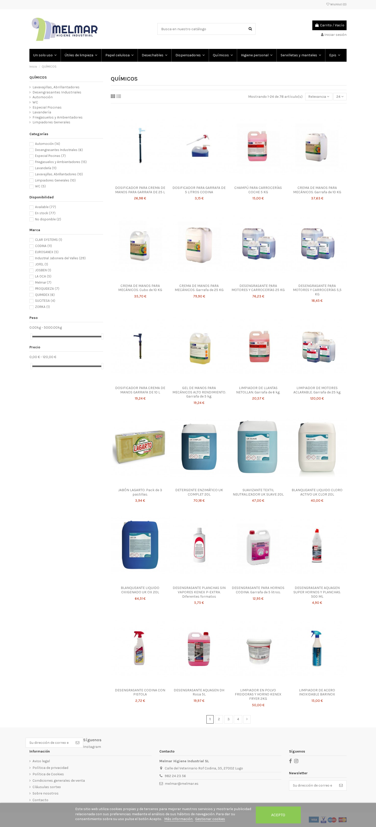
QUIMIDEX (45, 295)
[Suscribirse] (77, 743)
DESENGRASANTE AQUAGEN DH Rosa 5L (199, 692)
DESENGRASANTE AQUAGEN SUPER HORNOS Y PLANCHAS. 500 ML (317, 592)
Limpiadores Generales (51, 122)
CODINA (43, 246)
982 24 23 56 (175, 776)
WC (35, 102)
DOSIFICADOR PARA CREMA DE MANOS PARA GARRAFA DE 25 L (140, 190)
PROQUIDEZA (47, 289)
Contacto (40, 800)
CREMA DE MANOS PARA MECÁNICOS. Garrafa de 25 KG (199, 288)
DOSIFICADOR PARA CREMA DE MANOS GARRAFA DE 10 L (140, 390)
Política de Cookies (48, 774)
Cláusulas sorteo (46, 787)
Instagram (92, 747)
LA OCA (43, 276)
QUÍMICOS (38, 77)
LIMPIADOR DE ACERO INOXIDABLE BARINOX (317, 692)
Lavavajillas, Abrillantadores (56, 87)
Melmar (43, 282)
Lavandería (41, 112)
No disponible (48, 219)
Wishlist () (338, 4)
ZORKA (42, 307)
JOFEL (41, 264)
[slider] (31, 336)
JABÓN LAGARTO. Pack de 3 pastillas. (140, 492)
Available (45, 207)
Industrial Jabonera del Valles (60, 258)
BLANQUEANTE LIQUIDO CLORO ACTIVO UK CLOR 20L (317, 492)
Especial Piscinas (47, 107)
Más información (178, 819)
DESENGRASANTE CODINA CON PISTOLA (140, 692)
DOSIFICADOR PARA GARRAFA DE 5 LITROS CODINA (199, 190)
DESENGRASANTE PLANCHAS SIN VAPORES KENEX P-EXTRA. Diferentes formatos (199, 592)
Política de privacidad (50, 768)
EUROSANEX (47, 252)
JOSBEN (43, 270)
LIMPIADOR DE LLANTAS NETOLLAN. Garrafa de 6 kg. (258, 390)
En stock (45, 213)
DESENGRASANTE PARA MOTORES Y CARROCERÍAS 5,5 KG (317, 290)
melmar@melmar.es (181, 783)
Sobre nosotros (45, 793)
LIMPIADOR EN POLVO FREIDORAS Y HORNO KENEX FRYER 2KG (258, 694)
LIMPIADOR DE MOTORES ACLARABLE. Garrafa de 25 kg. (317, 390)
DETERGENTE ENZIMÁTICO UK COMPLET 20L (199, 492)
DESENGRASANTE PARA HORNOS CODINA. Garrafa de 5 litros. (258, 590)
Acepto (278, 814)
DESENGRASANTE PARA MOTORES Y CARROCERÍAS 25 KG (258, 288)
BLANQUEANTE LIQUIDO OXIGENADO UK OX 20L (140, 590)
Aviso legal (41, 761)
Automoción (42, 97)
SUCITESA (45, 301)
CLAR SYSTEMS (48, 240)
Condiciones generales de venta (58, 780)
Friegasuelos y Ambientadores (57, 117)
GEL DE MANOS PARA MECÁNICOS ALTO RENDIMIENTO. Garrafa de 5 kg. (199, 392)
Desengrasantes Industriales (56, 92)
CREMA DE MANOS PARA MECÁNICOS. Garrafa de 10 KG (317, 190)
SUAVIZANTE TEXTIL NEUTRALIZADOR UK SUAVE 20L (258, 492)
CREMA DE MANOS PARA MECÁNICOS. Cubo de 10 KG (140, 288)
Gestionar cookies (210, 819)
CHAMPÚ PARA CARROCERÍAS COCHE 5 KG (258, 190)
